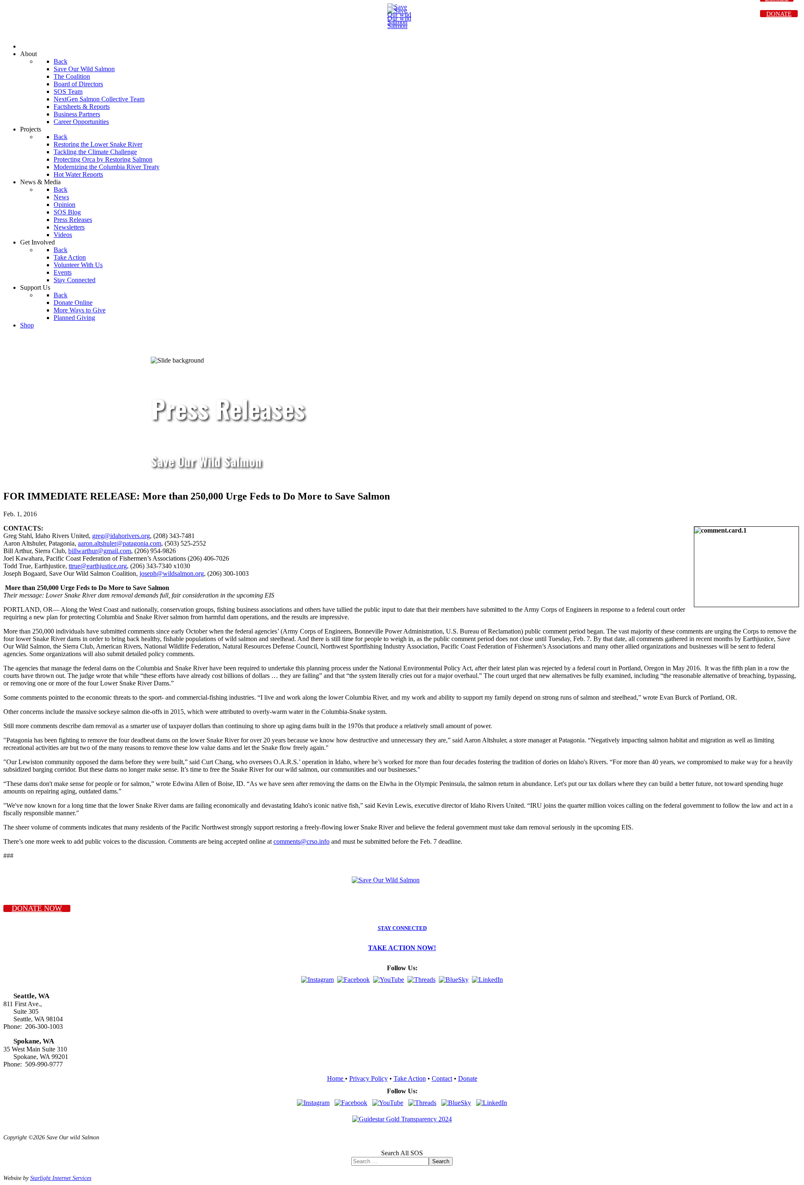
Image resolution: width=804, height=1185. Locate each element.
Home (336, 1078)
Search (440, 1161)
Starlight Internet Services (60, 1178)
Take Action (410, 1078)
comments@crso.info (301, 841)
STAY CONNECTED (402, 928)
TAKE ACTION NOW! (402, 947)
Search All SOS (402, 1153)
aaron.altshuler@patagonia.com (119, 543)
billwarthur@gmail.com (99, 550)
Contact (442, 1078)
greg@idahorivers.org (121, 535)
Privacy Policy (368, 1078)
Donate (467, 1078)
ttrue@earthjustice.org (98, 565)
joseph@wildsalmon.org (171, 573)
